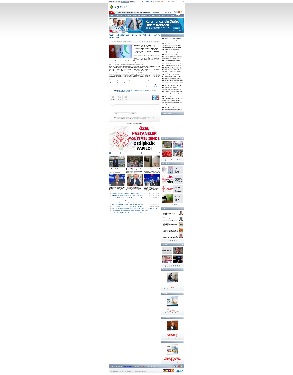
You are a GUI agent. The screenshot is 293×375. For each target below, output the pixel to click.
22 (150, 153)
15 (136, 153)
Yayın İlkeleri (120, 366)
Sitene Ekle (132, 1)
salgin (152, 90)
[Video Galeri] (167, 12)
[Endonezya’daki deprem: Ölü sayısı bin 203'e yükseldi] (178, 153)
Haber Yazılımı (139, 371)
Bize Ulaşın (153, 366)
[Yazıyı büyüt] (158, 41)
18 (142, 153)
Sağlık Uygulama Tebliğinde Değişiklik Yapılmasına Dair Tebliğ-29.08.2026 (178, 170)
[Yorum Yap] (147, 41)
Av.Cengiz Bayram (169, 219)
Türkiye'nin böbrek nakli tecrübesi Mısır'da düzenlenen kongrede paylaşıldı (129, 210)
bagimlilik (116, 91)
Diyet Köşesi (169, 230)
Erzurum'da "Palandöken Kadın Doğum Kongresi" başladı (125, 193)
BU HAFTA (172, 204)
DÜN (168, 204)
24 (154, 153)
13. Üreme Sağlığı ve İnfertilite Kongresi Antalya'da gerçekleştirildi (127, 202)
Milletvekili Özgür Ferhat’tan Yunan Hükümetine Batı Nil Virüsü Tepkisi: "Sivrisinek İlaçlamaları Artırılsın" (178, 198)
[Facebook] (110, 41)
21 (148, 153)
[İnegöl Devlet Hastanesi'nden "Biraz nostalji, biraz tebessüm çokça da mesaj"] (178, 251)
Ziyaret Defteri (136, 366)
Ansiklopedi (111, 1)
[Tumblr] (153, 99)
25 (155, 153)
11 (129, 153)
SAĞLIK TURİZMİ (166, 317)
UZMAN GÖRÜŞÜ (166, 269)
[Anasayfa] (112, 12)
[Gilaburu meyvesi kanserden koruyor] (167, 153)
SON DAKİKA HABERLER (167, 35)
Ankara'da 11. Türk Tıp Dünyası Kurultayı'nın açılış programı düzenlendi (128, 197)
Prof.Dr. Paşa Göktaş (169, 236)
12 (131, 153)
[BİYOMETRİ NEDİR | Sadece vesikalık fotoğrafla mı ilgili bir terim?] (167, 251)
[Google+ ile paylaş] (179, 12)
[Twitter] (112, 41)
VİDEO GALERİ (165, 244)
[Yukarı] (126, 98)
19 (144, 153)
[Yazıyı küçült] (155, 41)
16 (138, 153)
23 (152, 153)
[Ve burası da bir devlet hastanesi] (167, 145)
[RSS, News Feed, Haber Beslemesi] (181, 12)
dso (122, 91)
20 (146, 153)
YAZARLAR (164, 208)
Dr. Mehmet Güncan (171, 213)
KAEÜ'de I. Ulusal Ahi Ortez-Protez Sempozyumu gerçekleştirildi (126, 206)
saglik (119, 90)
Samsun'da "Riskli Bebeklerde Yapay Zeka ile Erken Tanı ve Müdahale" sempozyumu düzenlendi (134, 208)
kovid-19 (149, 90)
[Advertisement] (100, 27)
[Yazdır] (151, 41)
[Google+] (115, 41)
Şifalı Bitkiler (118, 1)
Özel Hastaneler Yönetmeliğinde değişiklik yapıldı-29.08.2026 (178, 180)
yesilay (125, 90)
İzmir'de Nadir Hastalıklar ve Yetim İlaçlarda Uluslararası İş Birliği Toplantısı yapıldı (131, 212)
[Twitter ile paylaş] (177, 12)
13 (133, 153)
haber (122, 90)
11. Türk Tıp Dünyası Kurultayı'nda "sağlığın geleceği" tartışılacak (127, 204)
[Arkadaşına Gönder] (149, 41)
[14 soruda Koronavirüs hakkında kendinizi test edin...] (178, 145)
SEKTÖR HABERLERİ (167, 341)
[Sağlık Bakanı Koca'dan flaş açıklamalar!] (178, 259)
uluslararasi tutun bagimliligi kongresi (134, 90)
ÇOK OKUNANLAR (166, 163)
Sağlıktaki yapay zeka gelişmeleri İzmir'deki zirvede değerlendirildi (127, 195)
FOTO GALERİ (165, 138)
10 (127, 153)
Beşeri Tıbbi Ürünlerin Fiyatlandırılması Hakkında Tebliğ (178, 189)
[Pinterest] (158, 99)
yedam (119, 91)
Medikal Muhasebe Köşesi (170, 224)
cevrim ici (145, 90)
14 (135, 153)
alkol (124, 91)
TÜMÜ (158, 153)
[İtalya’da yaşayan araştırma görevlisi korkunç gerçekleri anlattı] (167, 259)
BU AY (176, 204)
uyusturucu (128, 91)
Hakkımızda (113, 366)
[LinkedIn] (156, 99)
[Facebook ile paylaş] (174, 12)
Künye (147, 366)
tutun (155, 90)
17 (140, 153)
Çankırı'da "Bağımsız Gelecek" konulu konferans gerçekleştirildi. (134, 170)
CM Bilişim (144, 371)
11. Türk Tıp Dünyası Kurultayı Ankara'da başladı (123, 200)
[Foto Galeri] (156, 12)
